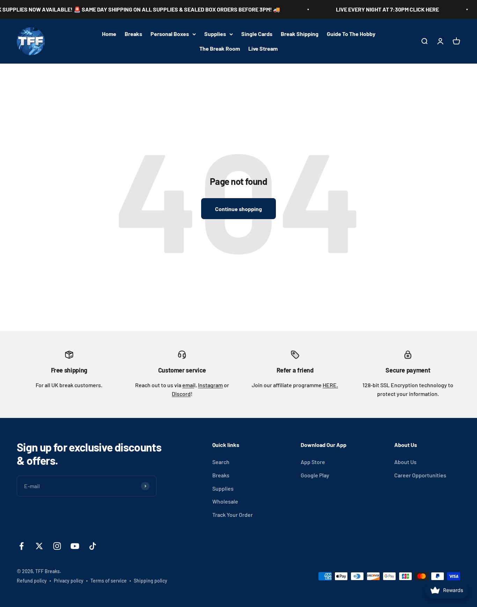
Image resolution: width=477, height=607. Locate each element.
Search (220, 461)
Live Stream (263, 48)
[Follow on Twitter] (39, 546)
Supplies (215, 33)
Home (109, 33)
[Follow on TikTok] (92, 546)
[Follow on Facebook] (21, 546)
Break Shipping (299, 33)
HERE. (330, 385)
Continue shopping (238, 208)
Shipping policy (150, 581)
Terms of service (108, 581)
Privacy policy (68, 581)
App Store (313, 461)
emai (188, 385)
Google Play (315, 475)
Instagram (210, 385)
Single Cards (256, 33)
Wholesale (225, 501)
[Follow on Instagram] (57, 546)
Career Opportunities (420, 475)
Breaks (133, 33)
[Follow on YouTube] (75, 546)
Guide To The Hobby (351, 33)
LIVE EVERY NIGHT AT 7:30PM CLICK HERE (379, 9)
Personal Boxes (170, 33)
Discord (181, 393)
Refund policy (32, 581)
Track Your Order (232, 514)
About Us (405, 461)
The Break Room (219, 48)
